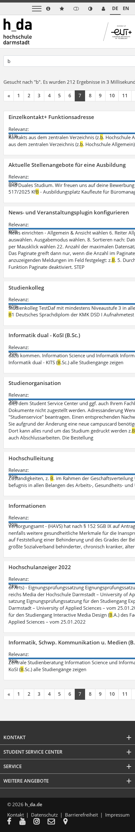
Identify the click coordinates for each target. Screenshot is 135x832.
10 (112, 95)
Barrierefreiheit (81, 815)
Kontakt (15, 815)
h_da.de (33, 804)
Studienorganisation (34, 383)
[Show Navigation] (36, 9)
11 (125, 95)
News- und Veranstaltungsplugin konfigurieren (68, 212)
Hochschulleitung (30, 458)
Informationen (27, 505)
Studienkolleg (26, 287)
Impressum (117, 815)
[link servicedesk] (103, 8)
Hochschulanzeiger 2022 (39, 567)
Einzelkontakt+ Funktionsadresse (51, 117)
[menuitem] (13, 822)
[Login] (76, 8)
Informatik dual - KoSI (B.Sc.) (44, 335)
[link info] (48, 8)
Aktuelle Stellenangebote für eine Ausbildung (67, 164)
